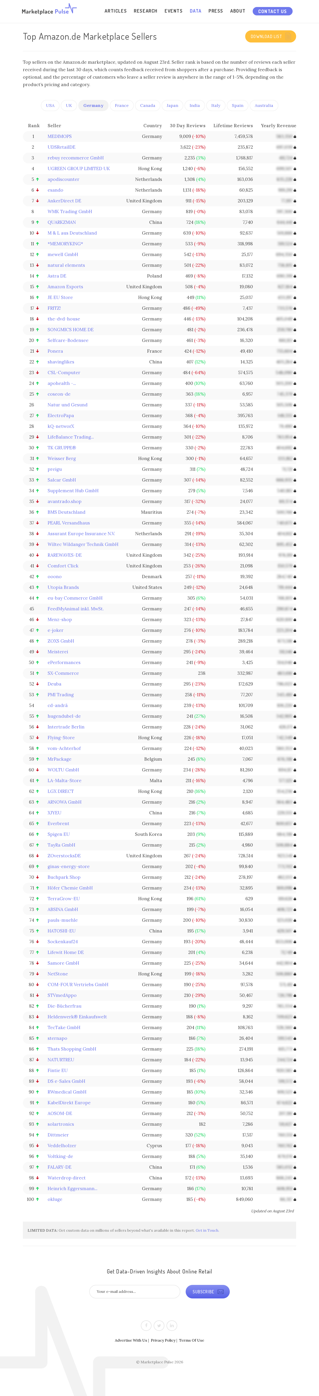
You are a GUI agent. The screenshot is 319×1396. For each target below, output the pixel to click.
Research (146, 11)
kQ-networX (61, 426)
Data (196, 11)
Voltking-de (60, 1156)
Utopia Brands (63, 587)
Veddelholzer (62, 1145)
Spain (237, 105)
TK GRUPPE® (62, 447)
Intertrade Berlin (66, 727)
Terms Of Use (191, 1340)
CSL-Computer (64, 372)
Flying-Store (61, 737)
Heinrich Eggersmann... (72, 1188)
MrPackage (59, 759)
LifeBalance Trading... (71, 437)
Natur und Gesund (68, 405)
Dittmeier (58, 1135)
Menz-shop (60, 619)
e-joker (56, 630)
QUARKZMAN (62, 222)
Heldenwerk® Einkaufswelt (77, 1017)
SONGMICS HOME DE (71, 329)
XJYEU (54, 813)
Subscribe (204, 1291)
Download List (267, 36)
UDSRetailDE (61, 147)
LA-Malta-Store (65, 780)
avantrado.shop (65, 501)
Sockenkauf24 (63, 941)
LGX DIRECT (61, 791)
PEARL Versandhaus (69, 523)
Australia (264, 105)
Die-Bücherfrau (65, 1006)
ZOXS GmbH (61, 641)
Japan (172, 105)
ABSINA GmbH (63, 909)
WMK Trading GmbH (70, 211)
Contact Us (272, 11)
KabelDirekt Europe (69, 1102)
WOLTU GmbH (63, 770)
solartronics (61, 1124)
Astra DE (57, 276)
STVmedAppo (62, 995)
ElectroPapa (61, 415)
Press (216, 11)
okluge (55, 1199)
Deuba (54, 684)
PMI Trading (61, 694)
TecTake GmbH (64, 1027)
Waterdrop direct (67, 1178)
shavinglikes (61, 362)
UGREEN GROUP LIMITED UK (79, 168)
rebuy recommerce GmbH (76, 158)
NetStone (58, 974)
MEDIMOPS (60, 136)
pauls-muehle (63, 920)
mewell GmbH (63, 254)
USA (50, 105)
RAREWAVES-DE (65, 555)
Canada (147, 105)
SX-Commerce (63, 673)
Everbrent (58, 823)
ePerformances (64, 662)
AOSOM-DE (60, 1113)
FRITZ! (54, 308)
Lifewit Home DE (66, 952)
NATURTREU (61, 1059)
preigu (55, 469)
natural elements (66, 265)
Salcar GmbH (62, 480)
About (238, 11)
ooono (55, 576)
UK (69, 105)
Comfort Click (63, 566)
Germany (93, 105)
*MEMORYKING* (65, 243)
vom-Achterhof (64, 748)
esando (55, 190)
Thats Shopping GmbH (72, 1049)
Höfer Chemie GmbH (70, 888)
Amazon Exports (65, 286)
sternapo (57, 1038)
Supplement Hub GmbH (73, 490)
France (122, 105)
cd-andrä (58, 705)
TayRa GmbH (61, 845)
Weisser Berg (62, 458)
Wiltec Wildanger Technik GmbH (83, 544)
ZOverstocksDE (64, 855)
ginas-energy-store (69, 866)
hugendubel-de (64, 716)
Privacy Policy (163, 1340)
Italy (215, 105)
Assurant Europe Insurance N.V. (81, 533)
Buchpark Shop (64, 877)
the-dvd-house (64, 319)
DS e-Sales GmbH (66, 1081)
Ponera (55, 351)
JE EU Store (60, 297)
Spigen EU (59, 834)
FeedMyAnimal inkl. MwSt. (76, 609)
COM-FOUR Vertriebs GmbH (78, 984)
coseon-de (59, 394)
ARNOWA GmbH (65, 802)
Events (174, 11)
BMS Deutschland (66, 512)
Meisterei (58, 651)
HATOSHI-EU (62, 931)
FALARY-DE (59, 1167)
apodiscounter (63, 179)
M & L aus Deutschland (72, 233)
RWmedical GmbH (67, 1092)
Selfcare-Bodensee (68, 340)
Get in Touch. (207, 1230)
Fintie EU (58, 1070)
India (195, 105)
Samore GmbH (63, 963)
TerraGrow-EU (64, 898)
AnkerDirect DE (64, 201)
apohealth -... (62, 383)
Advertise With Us (131, 1340)
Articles (116, 11)
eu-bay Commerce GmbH (75, 598)
